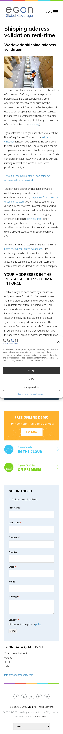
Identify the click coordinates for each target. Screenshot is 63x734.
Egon (49, 712)
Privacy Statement (37, 394)
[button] (58, 341)
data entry (33, 124)
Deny (31, 378)
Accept (31, 370)
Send (13, 631)
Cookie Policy (23, 394)
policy (38, 624)
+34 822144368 (9, 712)
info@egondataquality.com (18, 675)
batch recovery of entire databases (23, 248)
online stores (34, 218)
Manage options (31, 387)
